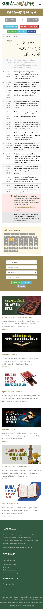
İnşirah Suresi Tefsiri (9, 354)
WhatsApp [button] (12, 32)
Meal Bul (17, 282)
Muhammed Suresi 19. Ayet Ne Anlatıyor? (17, 317)
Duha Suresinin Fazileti (10, 504)
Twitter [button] (22, 32)
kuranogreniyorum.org (10, 573)
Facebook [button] (32, 32)
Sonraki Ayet (32, 20)
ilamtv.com (6, 567)
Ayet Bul (22, 286)
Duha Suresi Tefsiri (8, 429)
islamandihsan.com (9, 564)
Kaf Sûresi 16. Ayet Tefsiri (29, 26)
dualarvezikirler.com (10, 570)
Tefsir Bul (27, 282)
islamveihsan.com (9, 560)
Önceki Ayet (11, 20)
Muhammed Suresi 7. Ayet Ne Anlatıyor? (16, 466)
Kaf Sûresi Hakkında (11, 26)
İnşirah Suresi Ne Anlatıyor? (12, 392)
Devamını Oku (6, 329)
